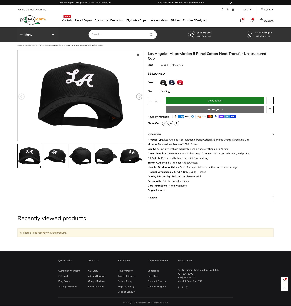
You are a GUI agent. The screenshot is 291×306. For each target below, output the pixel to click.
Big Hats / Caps (136, 20)
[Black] (163, 82)
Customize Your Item (69, 270)
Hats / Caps (82, 20)
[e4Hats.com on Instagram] (187, 287)
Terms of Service (126, 276)
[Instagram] (233, 9)
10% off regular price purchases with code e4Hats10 (78, 2)
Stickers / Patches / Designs (188, 20)
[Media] (138, 55)
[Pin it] (176, 123)
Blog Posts (64, 281)
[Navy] (171, 82)
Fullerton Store (96, 286)
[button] (21, 96)
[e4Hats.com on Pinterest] (182, 287)
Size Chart (153, 276)
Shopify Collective (67, 286)
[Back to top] (284, 287)
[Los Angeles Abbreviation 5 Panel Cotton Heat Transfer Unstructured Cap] (80, 95)
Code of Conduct (126, 291)
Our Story (93, 270)
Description (154, 133)
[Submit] (151, 34)
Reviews (152, 197)
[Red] (180, 82)
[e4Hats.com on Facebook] (178, 287)
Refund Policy (125, 281)
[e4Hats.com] (32, 20)
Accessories (158, 20)
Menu (28, 34)
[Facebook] (222, 9)
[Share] (164, 123)
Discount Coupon (157, 281)
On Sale (67, 20)
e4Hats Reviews (96, 276)
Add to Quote (215, 109)
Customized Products (108, 20)
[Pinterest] (227, 9)
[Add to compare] (270, 100)
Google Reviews (96, 281)
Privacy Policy (125, 270)
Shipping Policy (126, 286)
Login (267, 9)
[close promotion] (231, 2)
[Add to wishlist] (270, 109)
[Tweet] (170, 123)
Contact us (153, 270)
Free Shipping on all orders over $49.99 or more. (174, 2)
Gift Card (63, 276)
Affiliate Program (157, 286)
